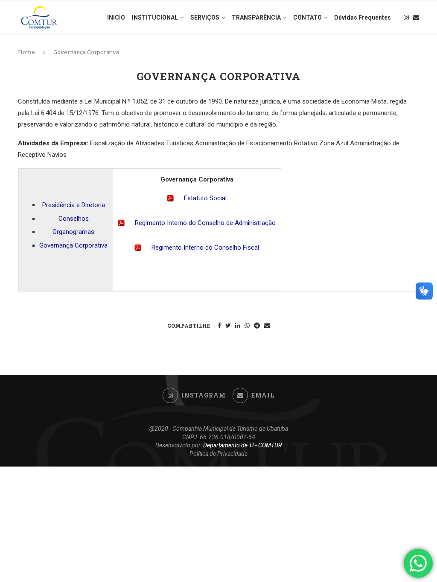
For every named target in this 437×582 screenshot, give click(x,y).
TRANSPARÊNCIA (256, 17)
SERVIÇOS (204, 17)
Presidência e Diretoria (73, 205)
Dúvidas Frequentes (362, 17)
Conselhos (73, 218)
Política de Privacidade (218, 453)
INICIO (116, 17)
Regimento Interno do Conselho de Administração (205, 223)
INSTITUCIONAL (155, 17)
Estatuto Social (205, 198)
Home (26, 52)
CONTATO (307, 17)
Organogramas (73, 232)
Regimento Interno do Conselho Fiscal (205, 247)
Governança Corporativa (73, 245)
